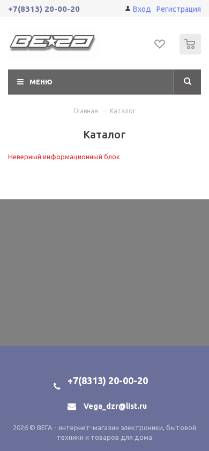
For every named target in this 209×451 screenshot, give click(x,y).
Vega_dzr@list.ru (115, 406)
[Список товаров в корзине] (191, 52)
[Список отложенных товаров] (160, 48)
